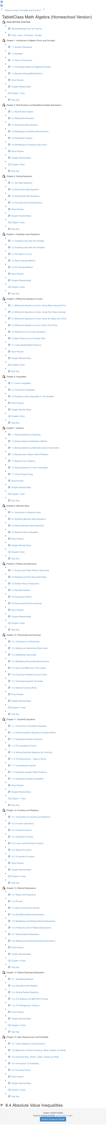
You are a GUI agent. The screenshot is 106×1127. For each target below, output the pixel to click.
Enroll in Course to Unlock (53, 1119)
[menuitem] (1, 6)
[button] (1, 2)
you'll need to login (64, 1115)
